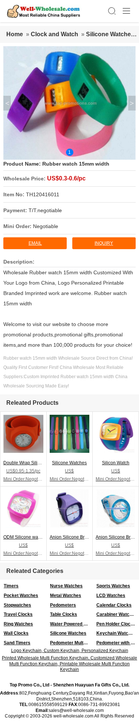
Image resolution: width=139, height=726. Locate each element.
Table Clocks (63, 614)
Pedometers (63, 605)
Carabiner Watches (116, 614)
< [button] (7, 103)
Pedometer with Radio (117, 642)
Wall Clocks (16, 633)
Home (14, 34)
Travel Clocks (18, 614)
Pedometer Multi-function (71, 642)
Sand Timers (17, 642)
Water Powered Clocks (71, 624)
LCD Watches (110, 595)
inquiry (104, 243)
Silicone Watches (110, 34)
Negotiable (45, 226)
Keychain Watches (116, 633)
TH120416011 (42, 194)
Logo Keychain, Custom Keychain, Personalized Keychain (69, 650)
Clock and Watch (54, 34)
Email (35, 243)
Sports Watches (113, 585)
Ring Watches (18, 624)
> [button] (132, 103)
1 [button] (69, 152)
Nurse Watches (66, 585)
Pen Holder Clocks (116, 624)
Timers (11, 585)
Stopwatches (17, 605)
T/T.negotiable (45, 210)
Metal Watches (65, 595)
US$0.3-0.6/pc (66, 178)
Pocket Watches (21, 595)
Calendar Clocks (114, 605)
